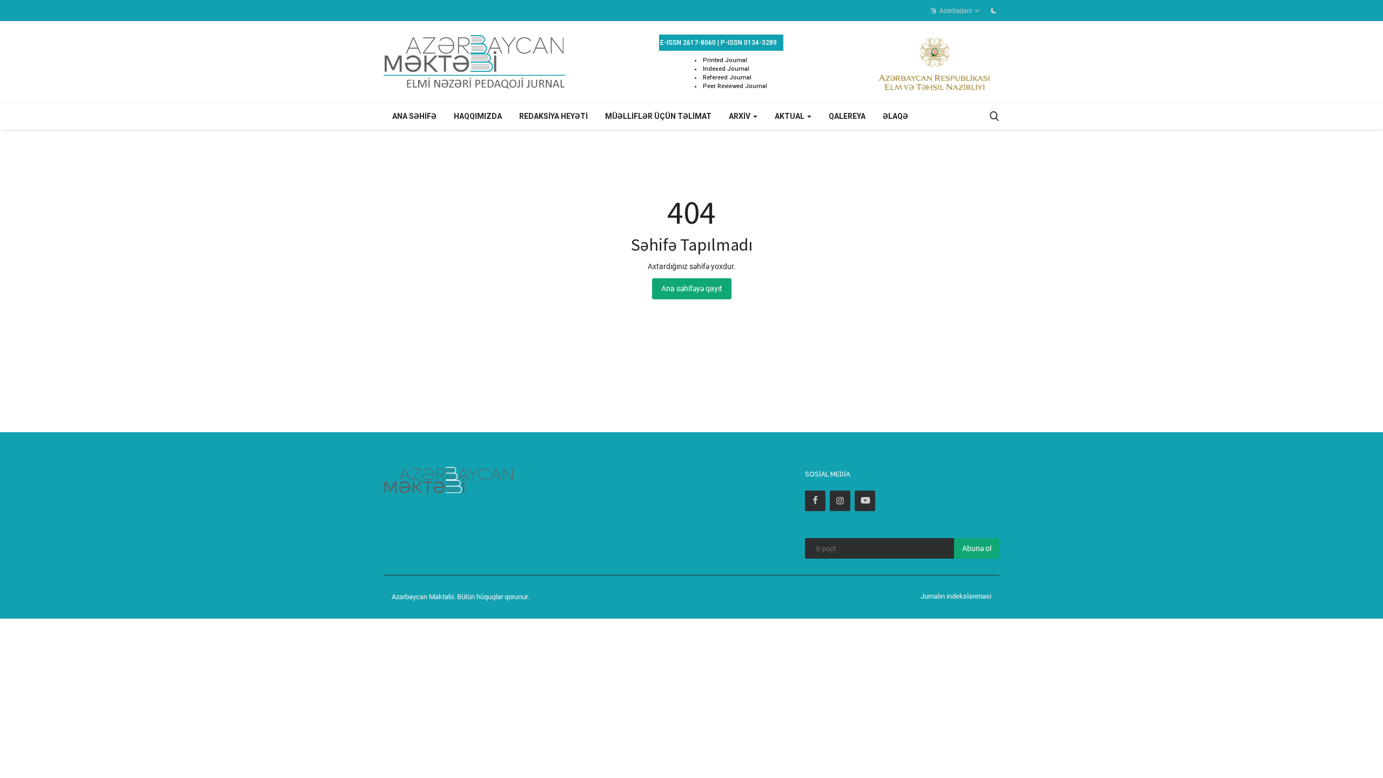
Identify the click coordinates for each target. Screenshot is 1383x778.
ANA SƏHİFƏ (414, 116)
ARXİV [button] (740, 116)
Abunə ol (976, 548)
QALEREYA (847, 116)
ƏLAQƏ (895, 116)
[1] (993, 10)
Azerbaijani (955, 11)
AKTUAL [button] (790, 116)
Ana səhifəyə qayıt (691, 288)
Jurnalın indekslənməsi (956, 596)
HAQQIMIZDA (478, 116)
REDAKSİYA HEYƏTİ (553, 116)
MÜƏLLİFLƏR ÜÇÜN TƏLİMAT (658, 116)
